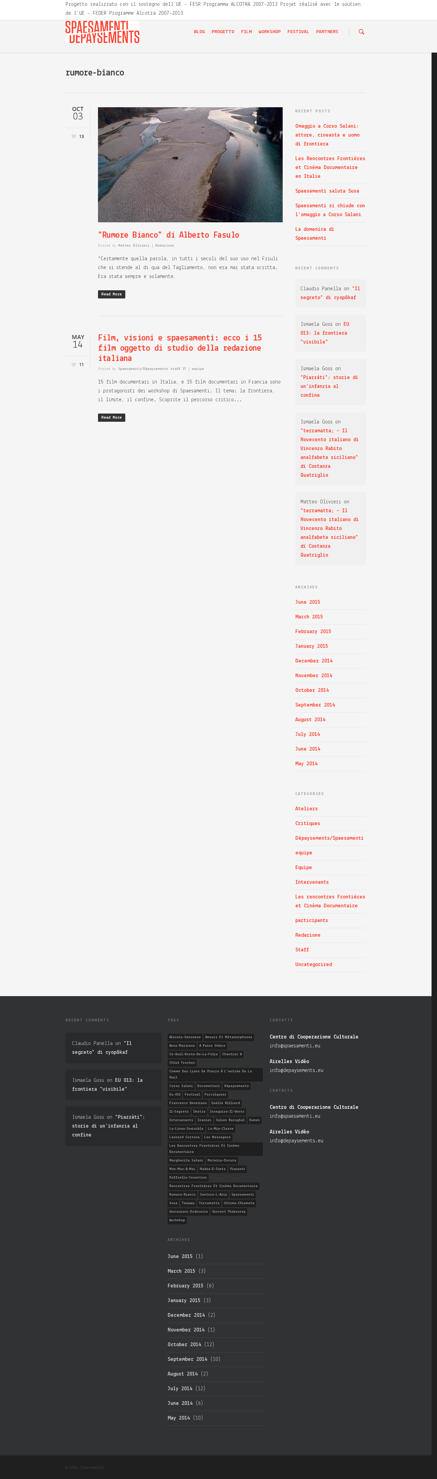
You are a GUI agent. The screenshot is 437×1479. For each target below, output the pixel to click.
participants (311, 920)
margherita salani (186, 1160)
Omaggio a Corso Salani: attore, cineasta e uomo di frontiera (327, 135)
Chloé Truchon (182, 1063)
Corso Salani (181, 1086)
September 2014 (315, 705)
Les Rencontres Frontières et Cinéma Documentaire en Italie (330, 167)
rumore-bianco (182, 1195)
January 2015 (311, 646)
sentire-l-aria (213, 1195)
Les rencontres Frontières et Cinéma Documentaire (330, 901)
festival (192, 1095)
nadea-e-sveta (213, 1169)
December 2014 (314, 661)
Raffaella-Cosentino (188, 1178)
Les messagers (217, 1137)
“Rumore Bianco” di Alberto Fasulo (168, 235)
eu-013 (174, 1095)
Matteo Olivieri (134, 246)
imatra (199, 1112)
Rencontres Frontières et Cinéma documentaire (213, 1186)
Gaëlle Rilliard (225, 1103)
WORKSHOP (270, 31)
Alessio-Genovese (185, 1037)
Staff (302, 950)
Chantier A (232, 1054)
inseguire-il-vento (227, 1112)
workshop (177, 1220)
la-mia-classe (221, 1129)
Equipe (303, 867)
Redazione (164, 246)
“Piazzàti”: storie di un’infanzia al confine (329, 386)
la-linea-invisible (186, 1129)
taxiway (188, 1203)
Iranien (204, 1120)
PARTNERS (327, 31)
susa (173, 1203)
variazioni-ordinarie (188, 1212)
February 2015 (313, 631)
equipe (198, 369)
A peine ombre (212, 1046)
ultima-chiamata (239, 1203)
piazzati (237, 1169)
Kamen (254, 1120)
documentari (208, 1086)
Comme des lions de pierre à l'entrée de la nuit (210, 1074)
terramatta (209, 1203)
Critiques (307, 823)
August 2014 (310, 720)
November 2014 (313, 676)
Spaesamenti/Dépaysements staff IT (152, 369)
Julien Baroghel (230, 1120)
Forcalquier (215, 1095)
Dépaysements (236, 1086)
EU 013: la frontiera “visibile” (324, 333)
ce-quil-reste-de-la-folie (193, 1054)
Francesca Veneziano (188, 1103)
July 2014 (307, 734)
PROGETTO (223, 31)
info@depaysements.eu (296, 1070)
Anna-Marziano (182, 1046)
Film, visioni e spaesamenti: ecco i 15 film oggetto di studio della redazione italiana (180, 348)
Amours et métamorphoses (228, 1037)
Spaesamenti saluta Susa (327, 191)
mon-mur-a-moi (182, 1169)
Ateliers (306, 809)
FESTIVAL (298, 31)
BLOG (199, 31)
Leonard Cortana (184, 1137)
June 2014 (307, 749)
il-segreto (179, 1112)
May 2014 (306, 764)
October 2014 (312, 690)
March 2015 (309, 617)
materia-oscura (222, 1160)
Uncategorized (313, 964)
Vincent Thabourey (228, 1212)
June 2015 (307, 602)
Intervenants (312, 882)
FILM (246, 31)
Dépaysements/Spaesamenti (329, 838)
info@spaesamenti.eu (295, 1046)
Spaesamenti (242, 1195)
